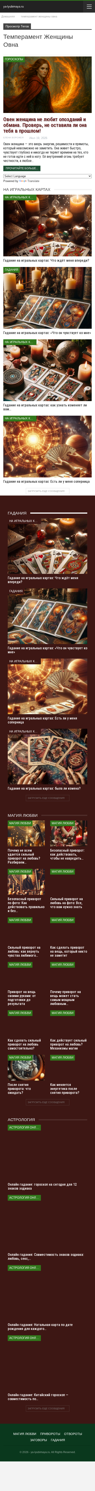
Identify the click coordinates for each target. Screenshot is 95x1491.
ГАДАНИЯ (11, 269)
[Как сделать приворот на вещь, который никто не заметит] (68, 930)
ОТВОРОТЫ (73, 1434)
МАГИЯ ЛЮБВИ (20, 823)
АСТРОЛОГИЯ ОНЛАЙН (25, 1127)
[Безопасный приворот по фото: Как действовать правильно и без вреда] (26, 882)
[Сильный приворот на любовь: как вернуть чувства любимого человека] (26, 930)
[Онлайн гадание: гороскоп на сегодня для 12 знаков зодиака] (47, 1152)
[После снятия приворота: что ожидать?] (26, 1068)
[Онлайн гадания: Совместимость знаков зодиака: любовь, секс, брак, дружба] (47, 1223)
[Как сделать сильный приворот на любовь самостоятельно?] (26, 1023)
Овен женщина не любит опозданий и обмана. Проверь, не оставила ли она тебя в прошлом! (45, 125)
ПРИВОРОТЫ (50, 1434)
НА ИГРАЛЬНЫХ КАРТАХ (20, 197)
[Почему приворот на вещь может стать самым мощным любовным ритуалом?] (68, 975)
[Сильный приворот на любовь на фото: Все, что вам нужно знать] (68, 882)
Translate (33, 181)
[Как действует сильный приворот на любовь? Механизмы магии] (68, 1023)
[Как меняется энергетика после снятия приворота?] (68, 1068)
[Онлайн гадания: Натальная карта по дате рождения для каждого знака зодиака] (47, 1293)
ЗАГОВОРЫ (38, 1440)
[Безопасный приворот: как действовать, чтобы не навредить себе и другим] (68, 834)
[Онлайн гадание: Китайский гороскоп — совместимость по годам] (47, 1363)
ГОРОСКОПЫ (14, 59)
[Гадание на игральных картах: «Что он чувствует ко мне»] (47, 298)
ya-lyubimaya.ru (13, 6)
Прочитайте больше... (22, 168)
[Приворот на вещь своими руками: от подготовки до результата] (26, 975)
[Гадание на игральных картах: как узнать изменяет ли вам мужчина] (47, 370)
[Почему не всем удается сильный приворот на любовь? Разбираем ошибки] (26, 834)
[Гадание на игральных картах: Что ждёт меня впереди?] (47, 225)
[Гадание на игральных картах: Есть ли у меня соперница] (47, 446)
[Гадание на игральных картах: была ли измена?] (47, 756)
